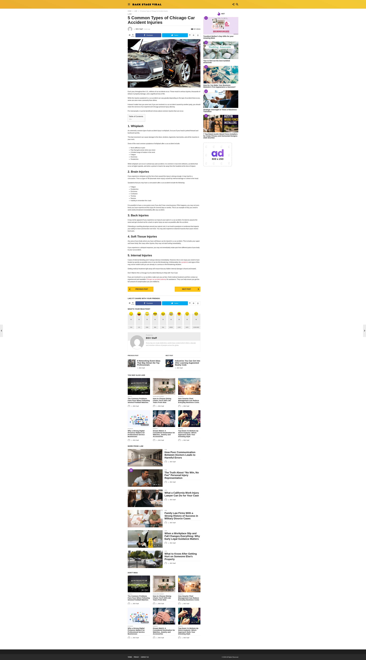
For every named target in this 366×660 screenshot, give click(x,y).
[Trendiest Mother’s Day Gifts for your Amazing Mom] (220, 25)
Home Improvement (158, 396)
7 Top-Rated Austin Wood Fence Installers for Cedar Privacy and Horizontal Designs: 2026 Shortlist (220, 136)
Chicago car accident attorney (156, 279)
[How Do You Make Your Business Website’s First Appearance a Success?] (220, 74)
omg (147, 327)
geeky (171, 327)
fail (163, 327)
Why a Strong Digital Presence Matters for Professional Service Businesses (136, 433)
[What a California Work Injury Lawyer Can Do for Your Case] (145, 498)
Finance (180, 428)
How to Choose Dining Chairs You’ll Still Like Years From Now (162, 400)
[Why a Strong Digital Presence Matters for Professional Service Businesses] (139, 418)
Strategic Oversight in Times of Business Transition (220, 110)
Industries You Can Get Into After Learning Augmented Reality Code (187, 363)
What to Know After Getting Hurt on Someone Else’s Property (181, 556)
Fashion (155, 428)
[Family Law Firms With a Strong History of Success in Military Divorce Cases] (145, 518)
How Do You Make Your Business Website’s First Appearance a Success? (219, 86)
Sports (130, 396)
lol (139, 327)
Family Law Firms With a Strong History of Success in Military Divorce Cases (181, 516)
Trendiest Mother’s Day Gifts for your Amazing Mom (218, 37)
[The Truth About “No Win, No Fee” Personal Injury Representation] (145, 478)
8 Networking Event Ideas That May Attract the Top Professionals (148, 363)
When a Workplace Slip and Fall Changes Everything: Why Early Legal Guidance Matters (182, 536)
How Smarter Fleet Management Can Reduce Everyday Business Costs (188, 400)
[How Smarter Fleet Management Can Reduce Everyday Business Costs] (189, 386)
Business (180, 396)
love (179, 327)
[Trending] (131, 470)
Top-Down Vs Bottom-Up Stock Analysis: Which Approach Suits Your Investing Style (188, 433)
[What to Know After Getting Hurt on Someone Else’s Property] (145, 559)
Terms (130, 657)
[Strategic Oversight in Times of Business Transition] (220, 99)
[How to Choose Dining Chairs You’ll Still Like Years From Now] (164, 386)
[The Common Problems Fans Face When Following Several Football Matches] (139, 386)
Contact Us (145, 657)
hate (187, 327)
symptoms (184, 262)
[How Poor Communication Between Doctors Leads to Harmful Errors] (145, 458)
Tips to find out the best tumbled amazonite (216, 62)
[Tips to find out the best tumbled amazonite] (220, 50)
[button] (129, 4)
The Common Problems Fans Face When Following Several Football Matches (139, 400)
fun (131, 327)
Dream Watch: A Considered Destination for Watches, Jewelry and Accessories (164, 433)
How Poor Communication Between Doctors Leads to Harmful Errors (180, 455)
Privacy (136, 657)
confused (196, 327)
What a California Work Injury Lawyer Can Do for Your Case (182, 494)
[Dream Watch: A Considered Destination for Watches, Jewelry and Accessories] (164, 418)
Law (130, 14)
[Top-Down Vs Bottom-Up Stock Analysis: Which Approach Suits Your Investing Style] (189, 418)
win (155, 327)
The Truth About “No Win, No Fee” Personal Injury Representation (182, 475)
